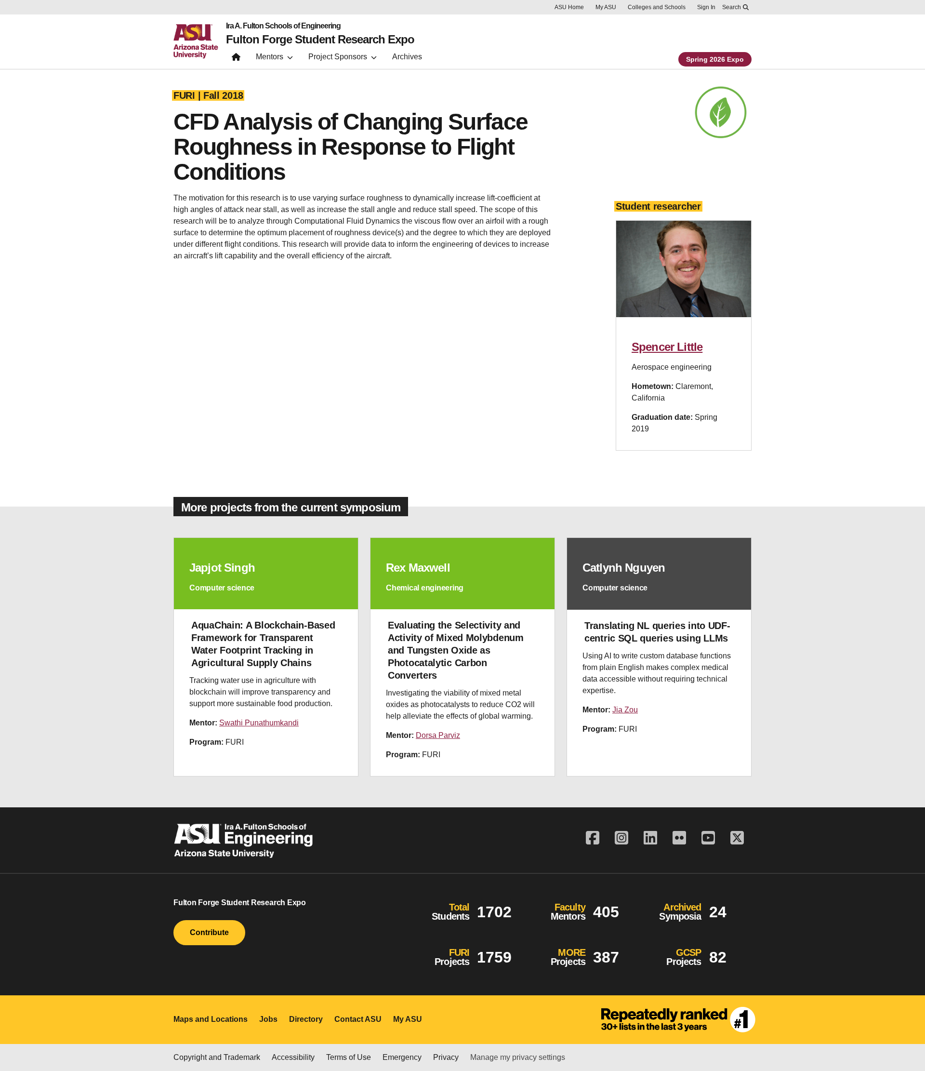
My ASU (605, 7)
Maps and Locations (210, 1019)
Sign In (706, 7)
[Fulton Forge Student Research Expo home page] (236, 59)
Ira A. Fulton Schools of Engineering (283, 26)
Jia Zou (625, 710)
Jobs (268, 1019)
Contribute (209, 932)
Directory (306, 1019)
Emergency (402, 1057)
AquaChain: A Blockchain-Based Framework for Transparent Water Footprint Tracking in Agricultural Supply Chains (263, 644)
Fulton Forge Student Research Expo (320, 39)
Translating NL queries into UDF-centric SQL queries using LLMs (657, 631)
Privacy (446, 1057)
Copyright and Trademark (216, 1057)
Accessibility (293, 1057)
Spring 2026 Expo (715, 59)
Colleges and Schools (657, 7)
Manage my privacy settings (517, 1057)
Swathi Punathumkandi (259, 723)
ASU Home (569, 7)
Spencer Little (667, 346)
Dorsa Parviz (438, 735)
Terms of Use (348, 1057)
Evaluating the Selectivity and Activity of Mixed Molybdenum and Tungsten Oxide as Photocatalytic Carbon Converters (456, 650)
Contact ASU (358, 1019)
